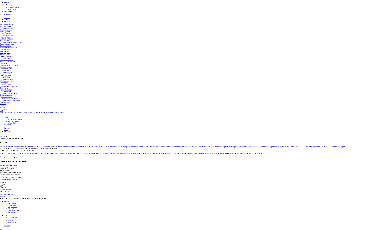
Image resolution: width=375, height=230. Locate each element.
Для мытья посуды (6, 90)
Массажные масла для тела (9, 61)
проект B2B (12, 9)
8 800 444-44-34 (5, 196)
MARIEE (3, 104)
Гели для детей (5, 74)
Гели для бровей (5, 49)
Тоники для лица (5, 46)
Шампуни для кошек (7, 81)
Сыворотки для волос (7, 35)
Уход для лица (4, 40)
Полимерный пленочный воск (10, 65)
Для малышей (4, 70)
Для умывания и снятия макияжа (11, 42)
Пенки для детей (5, 76)
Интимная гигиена (6, 60)
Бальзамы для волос (6, 30)
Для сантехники (5, 91)
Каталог (6, 2)
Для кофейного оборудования (10, 100)
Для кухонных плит (6, 95)
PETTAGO (3, 109)
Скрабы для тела (5, 56)
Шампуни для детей (6, 72)
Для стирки (4, 83)
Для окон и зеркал (6, 97)
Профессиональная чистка (9, 98)
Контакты (7, 21)
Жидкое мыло (4, 54)
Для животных (5, 77)
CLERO (2, 105)
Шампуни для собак (6, 79)
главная (2, 138)
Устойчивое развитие (15, 6)
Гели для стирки (5, 84)
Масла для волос (5, 37)
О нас (6, 4)
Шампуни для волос (6, 28)
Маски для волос (5, 32)
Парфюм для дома (6, 67)
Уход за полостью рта (7, 25)
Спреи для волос (5, 33)
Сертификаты (12, 217)
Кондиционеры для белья (8, 86)
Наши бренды (4, 102)
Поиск (6, 19)
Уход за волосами (6, 26)
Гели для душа (5, 53)
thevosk (2, 107)
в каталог (3, 193)
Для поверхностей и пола (8, 93)
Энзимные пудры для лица (9, 47)
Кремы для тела (5, 58)
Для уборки (4, 88)
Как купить (8, 11)
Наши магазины (13, 219)
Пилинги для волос (6, 39)
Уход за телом (4, 51)
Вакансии (7, 18)
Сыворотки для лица (7, 44)
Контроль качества (14, 8)
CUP (1, 111)
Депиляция (3, 63)
